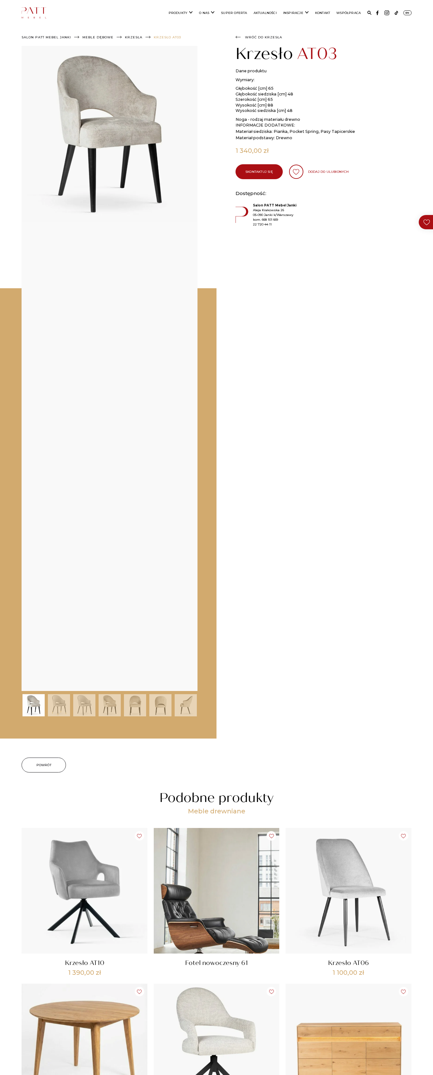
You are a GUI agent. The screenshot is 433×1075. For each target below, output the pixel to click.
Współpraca (348, 13)
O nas (204, 13)
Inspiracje (293, 13)
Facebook (377, 12)
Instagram (387, 12)
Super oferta (234, 13)
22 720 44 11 (262, 224)
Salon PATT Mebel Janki (46, 37)
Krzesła (133, 37)
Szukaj (369, 12)
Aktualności (265, 13)
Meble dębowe (97, 37)
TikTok (396, 12)
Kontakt (322, 13)
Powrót (43, 765)
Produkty (178, 13)
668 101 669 (270, 220)
